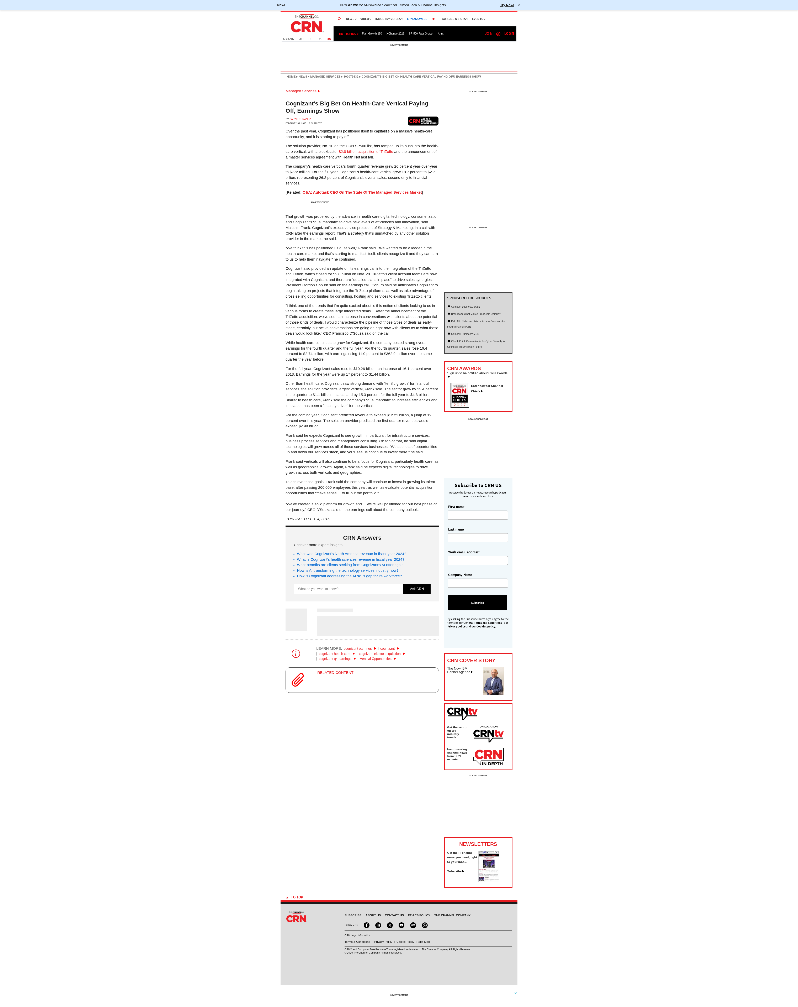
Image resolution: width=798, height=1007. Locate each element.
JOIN (488, 34)
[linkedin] (377, 924)
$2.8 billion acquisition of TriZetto (366, 152)
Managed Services (301, 91)
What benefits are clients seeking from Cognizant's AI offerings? (350, 565)
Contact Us (394, 915)
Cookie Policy (405, 941)
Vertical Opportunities (376, 659)
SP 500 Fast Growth (421, 33)
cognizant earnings (358, 648)
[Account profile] (498, 34)
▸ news (301, 76)
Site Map (424, 941)
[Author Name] (296, 628)
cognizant (387, 648)
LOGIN (509, 34)
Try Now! (507, 5)
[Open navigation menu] (337, 19)
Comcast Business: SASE (465, 306)
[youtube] (401, 924)
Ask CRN (417, 589)
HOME (291, 76)
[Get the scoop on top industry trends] (488, 735)
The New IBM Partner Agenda (458, 670)
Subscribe (454, 871)
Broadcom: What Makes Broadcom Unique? (476, 314)
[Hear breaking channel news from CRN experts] (488, 757)
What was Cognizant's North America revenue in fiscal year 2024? (351, 554)
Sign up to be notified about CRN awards (477, 373)
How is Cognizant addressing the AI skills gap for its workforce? (349, 576)
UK (320, 39)
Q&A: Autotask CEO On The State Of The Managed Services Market (362, 192)
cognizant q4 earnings (335, 659)
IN (292, 39)
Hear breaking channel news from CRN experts (457, 754)
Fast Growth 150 (372, 33)
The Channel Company (452, 915)
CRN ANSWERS (417, 19)
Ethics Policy (419, 915)
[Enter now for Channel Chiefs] (461, 406)
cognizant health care (335, 654)
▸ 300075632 (349, 76)
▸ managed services (323, 76)
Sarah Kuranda (300, 119)
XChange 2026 (395, 33)
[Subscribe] (488, 881)
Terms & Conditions (357, 941)
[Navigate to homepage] (306, 33)
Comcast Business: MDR (465, 334)
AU (301, 39)
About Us (373, 915)
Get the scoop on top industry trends (457, 732)
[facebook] (366, 924)
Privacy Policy (383, 941)
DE (310, 39)
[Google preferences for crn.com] (423, 121)
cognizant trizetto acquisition (380, 654)
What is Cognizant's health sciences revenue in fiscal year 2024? (350, 559)
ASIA (286, 39)
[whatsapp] (424, 924)
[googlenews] (412, 924)
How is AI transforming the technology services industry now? (348, 570)
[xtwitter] (389, 924)
